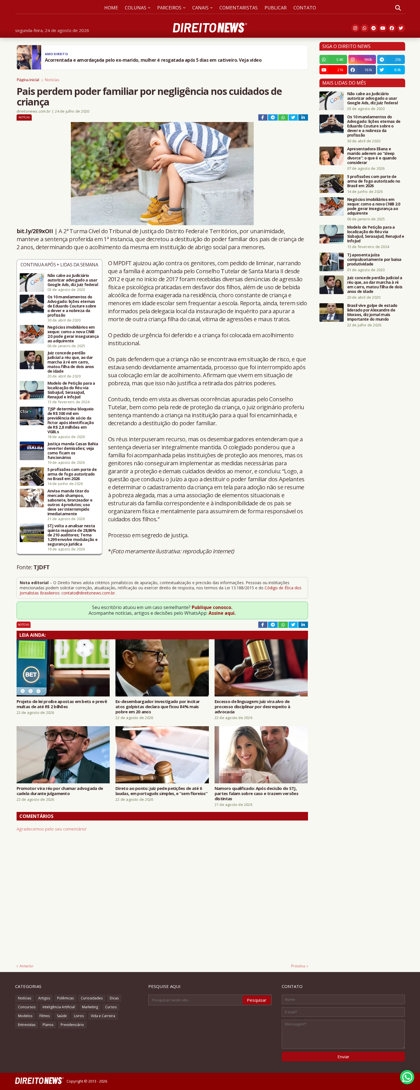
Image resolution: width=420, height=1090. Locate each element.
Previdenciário (72, 1024)
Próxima (298, 966)
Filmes (44, 1015)
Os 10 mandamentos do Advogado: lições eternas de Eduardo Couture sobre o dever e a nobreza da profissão (71, 306)
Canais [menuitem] (200, 8)
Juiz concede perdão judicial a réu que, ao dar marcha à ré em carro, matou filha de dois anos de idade (70, 362)
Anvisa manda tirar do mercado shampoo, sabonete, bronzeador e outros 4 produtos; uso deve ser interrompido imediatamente (70, 502)
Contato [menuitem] (304, 8)
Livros (79, 1015)
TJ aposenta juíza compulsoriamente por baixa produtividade (374, 259)
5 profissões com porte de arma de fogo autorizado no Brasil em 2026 (72, 474)
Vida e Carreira (103, 1015)
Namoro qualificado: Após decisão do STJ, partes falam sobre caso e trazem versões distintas (256, 793)
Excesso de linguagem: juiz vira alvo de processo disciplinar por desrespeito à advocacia (252, 706)
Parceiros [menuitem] (169, 8)
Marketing (90, 1007)
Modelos (25, 1015)
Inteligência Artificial (59, 1007)
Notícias (52, 79)
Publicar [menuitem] (276, 8)
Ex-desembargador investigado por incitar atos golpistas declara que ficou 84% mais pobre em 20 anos (157, 706)
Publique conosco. (212, 607)
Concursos (26, 1007)
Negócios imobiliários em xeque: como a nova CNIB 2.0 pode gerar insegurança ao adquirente (73, 334)
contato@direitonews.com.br (88, 593)
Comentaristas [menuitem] (238, 8)
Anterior (26, 966)
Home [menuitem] (111, 8)
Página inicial (28, 79)
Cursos (111, 1007)
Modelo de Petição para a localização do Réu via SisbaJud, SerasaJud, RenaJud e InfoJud (71, 390)
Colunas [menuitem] (135, 8)
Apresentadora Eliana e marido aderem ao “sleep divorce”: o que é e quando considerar (372, 156)
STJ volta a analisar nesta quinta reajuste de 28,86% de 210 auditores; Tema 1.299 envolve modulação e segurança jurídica (72, 535)
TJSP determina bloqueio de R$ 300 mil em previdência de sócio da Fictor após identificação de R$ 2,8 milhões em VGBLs (70, 420)
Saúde (62, 1015)
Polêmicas (65, 998)
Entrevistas (26, 1024)
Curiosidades (92, 998)
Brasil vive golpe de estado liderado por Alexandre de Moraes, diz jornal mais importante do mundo (372, 312)
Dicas (114, 998)
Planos (48, 1024)
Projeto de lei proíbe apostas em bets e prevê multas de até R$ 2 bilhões (62, 704)
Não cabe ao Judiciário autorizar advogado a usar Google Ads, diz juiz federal (72, 280)
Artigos (44, 998)
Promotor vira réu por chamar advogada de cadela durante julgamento (60, 791)
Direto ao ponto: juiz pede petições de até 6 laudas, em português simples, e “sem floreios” (161, 791)
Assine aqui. (222, 613)
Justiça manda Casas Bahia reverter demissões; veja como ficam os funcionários (72, 451)
